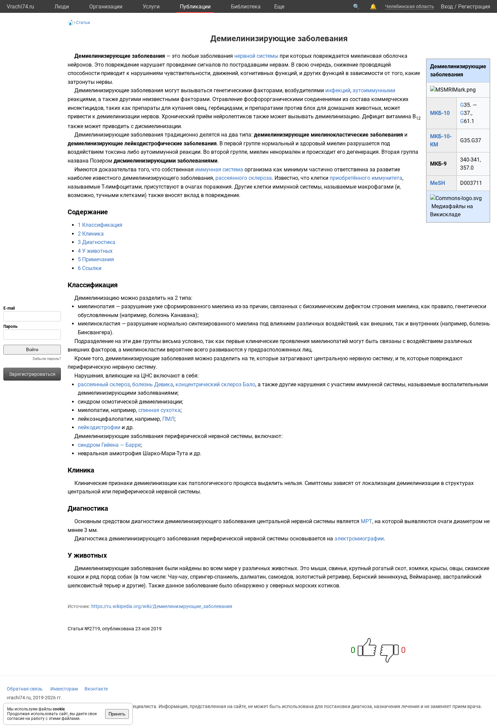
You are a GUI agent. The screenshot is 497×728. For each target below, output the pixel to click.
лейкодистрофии (99, 427)
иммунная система (219, 169)
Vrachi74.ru (20, 6)
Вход (447, 6)
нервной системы (256, 56)
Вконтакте (96, 688)
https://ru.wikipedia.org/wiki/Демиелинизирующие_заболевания (161, 606)
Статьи (83, 22)
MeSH (437, 183)
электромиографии (359, 538)
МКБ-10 (440, 113)
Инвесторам (64, 688)
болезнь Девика (152, 384)
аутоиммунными (374, 90)
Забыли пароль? (46, 359)
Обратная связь (25, 688)
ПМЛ (168, 419)
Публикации (195, 6)
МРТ (366, 521)
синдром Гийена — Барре (109, 445)
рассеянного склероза (243, 178)
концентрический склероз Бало (215, 384)
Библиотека (246, 6)
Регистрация (474, 6)
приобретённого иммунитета (366, 178)
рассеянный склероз (104, 384)
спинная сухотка (159, 410)
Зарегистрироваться (32, 374)
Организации (105, 6)
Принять (117, 714)
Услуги (151, 6)
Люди (61, 6)
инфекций (337, 90)
